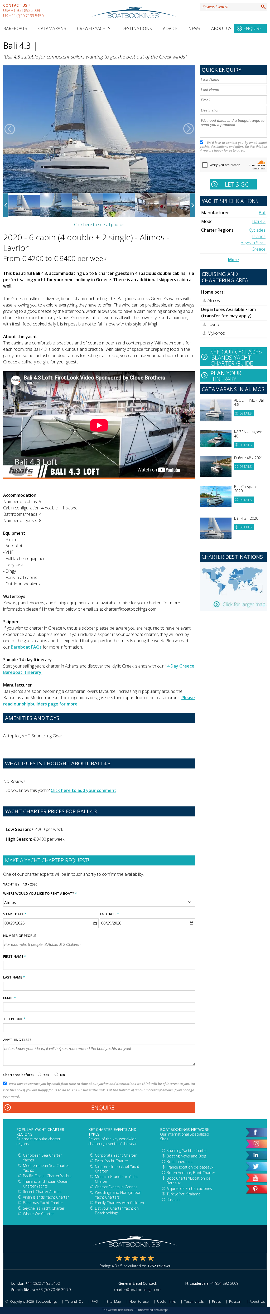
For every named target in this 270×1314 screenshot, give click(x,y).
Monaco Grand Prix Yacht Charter (116, 1179)
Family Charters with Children (119, 1202)
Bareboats (15, 28)
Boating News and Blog (186, 1156)
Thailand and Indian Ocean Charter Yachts (45, 1184)
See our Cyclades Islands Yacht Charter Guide (236, 357)
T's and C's (74, 1301)
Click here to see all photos (99, 224)
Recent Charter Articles (42, 1191)
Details (245, 413)
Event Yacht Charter (111, 1160)
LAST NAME (14, 977)
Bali (262, 213)
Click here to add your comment (83, 790)
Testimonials (194, 1301)
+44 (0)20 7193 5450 (26, 15)
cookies (128, 1310)
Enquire (252, 28)
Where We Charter (38, 1213)
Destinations (137, 28)
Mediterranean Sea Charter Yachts (46, 1168)
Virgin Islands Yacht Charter (46, 1197)
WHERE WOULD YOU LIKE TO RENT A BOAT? (40, 893)
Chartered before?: (19, 1074)
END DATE (109, 914)
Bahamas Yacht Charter (43, 1202)
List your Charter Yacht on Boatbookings (117, 1210)
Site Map (114, 1301)
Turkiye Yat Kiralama (183, 1193)
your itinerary (225, 375)
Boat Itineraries (179, 1161)
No (62, 1074)
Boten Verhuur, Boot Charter (191, 1172)
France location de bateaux (190, 1167)
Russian (173, 1199)
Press (216, 1301)
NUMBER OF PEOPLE (19, 935)
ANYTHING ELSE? (17, 1039)
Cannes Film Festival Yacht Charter (117, 1169)
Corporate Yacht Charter (116, 1155)
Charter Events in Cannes (116, 1186)
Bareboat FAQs (26, 647)
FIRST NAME (14, 956)
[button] (9, 128)
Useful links (166, 1301)
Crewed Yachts (93, 28)
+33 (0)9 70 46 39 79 (53, 1289)
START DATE (14, 914)
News (194, 28)
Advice (170, 28)
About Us (221, 28)
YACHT (8, 884)
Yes (46, 1074)
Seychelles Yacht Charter (43, 1208)
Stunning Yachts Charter (187, 1150)
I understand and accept (152, 1310)
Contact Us (15, 5)
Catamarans (52, 28)
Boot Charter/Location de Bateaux (188, 1180)
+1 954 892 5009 (25, 10)
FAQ (94, 1301)
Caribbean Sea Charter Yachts (42, 1157)
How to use (138, 1301)
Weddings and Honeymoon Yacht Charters (118, 1195)
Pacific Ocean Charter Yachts (47, 1175)
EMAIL (9, 998)
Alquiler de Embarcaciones (189, 1188)
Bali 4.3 (259, 221)
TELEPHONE (14, 1018)
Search (263, 7)
